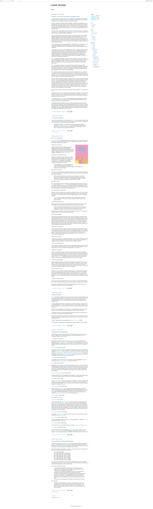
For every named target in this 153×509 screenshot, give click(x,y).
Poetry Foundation (55, 417)
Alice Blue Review (55, 422)
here (80, 247)
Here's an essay (64, 184)
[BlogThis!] (68, 111)
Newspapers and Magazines (60, 332)
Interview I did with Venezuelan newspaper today (66, 16)
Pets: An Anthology (57, 138)
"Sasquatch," (61, 388)
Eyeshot (53, 427)
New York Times (54, 399)
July (93, 55)
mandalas (93, 36)
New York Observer (55, 411)
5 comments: (64, 111)
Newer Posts (54, 495)
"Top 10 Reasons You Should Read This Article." (73, 353)
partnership (93, 38)
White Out (57, 160)
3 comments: (64, 325)
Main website (94, 24)
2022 (93, 45)
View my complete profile (98, 18)
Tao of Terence (72, 340)
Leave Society (58, 5)
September (95, 52)
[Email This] (67, 111)
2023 (93, 44)
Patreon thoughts (56, 294)
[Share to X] (69, 111)
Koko (82, 354)
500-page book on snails (58, 256)
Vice (52, 338)
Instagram (93, 25)
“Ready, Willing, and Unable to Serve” (64, 125)
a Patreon (61, 98)
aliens (93, 31)
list (92, 35)
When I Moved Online (66, 401)
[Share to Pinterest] (71, 111)
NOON (53, 363)
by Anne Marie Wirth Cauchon (58, 402)
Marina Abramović (59, 350)
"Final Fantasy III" (58, 380)
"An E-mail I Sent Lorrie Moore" (73, 429)
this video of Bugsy (66, 152)
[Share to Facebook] (70, 111)
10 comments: (63, 490)
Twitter (93, 27)
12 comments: (63, 434)
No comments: (63, 130)
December (94, 49)
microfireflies (94, 37)
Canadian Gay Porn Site (74, 320)
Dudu (52, 184)
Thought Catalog (54, 347)
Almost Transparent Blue (67, 354)
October (94, 51)
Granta (53, 378)
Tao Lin (99, 15)
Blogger (81, 506)
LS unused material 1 (58, 118)
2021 (93, 47)
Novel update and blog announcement (62, 441)
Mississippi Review (55, 386)
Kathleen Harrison (95, 32)
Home (72, 495)
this (78, 419)
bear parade (54, 395)
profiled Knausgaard (62, 415)
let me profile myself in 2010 (63, 360)
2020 (93, 48)
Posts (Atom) (58, 497)
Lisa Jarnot (85, 425)
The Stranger (54, 357)
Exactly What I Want (77, 425)
